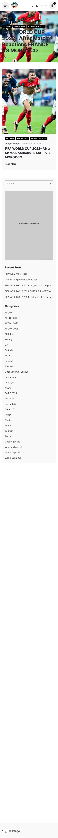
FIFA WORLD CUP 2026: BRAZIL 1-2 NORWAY (28, 291)
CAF (7, 345)
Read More (11, 164)
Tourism (9, 431)
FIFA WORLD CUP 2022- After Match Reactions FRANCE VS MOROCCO (28, 153)
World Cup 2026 (13, 457)
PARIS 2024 (11, 393)
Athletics (9, 334)
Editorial (9, 350)
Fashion (7, 27)
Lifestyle (9, 382)
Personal (9, 398)
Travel (8, 436)
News (8, 388)
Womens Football (14, 447)
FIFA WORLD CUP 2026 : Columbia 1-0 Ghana (28, 297)
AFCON (9, 312)
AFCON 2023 (11, 323)
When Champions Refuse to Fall (21, 279)
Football (9, 366)
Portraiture (10, 404)
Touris (8, 425)
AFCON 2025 (11, 328)
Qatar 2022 (19, 27)
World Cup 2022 (35, 27)
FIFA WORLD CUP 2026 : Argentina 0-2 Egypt (28, 285)
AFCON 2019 (11, 318)
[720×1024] (29, 259)
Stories (8, 420)
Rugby (8, 414)
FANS (8, 355)
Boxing (8, 339)
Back (8, 18)
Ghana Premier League (16, 371)
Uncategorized (12, 441)
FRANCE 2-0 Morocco (16, 273)
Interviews (10, 377)
